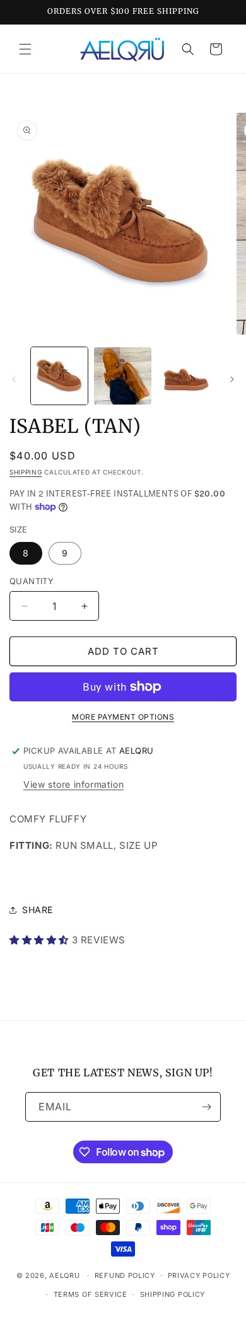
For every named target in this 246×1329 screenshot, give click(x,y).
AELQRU (64, 1275)
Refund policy (125, 1275)
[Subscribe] (206, 1107)
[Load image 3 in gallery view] (186, 375)
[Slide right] (232, 379)
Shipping (25, 472)
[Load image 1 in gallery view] (59, 375)
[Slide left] (14, 379)
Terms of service (90, 1294)
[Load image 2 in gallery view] (122, 375)
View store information (73, 784)
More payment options (123, 717)
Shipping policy (173, 1294)
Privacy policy (199, 1275)
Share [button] (37, 909)
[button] (25, 49)
